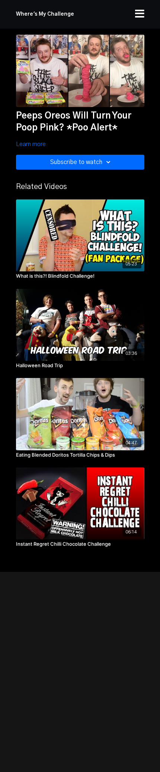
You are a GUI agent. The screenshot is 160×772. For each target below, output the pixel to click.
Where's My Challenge (45, 14)
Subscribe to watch (76, 162)
